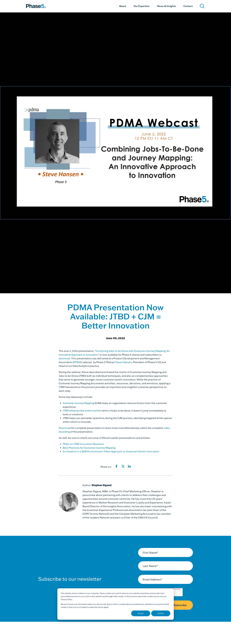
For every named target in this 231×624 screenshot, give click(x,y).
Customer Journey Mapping (78, 403)
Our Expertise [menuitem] (142, 6)
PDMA (77, 362)
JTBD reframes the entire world (81, 410)
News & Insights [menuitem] (166, 6)
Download (65, 428)
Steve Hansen (123, 362)
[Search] (202, 6)
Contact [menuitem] (188, 6)
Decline (161, 613)
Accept (141, 613)
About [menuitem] (122, 6)
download (64, 358)
